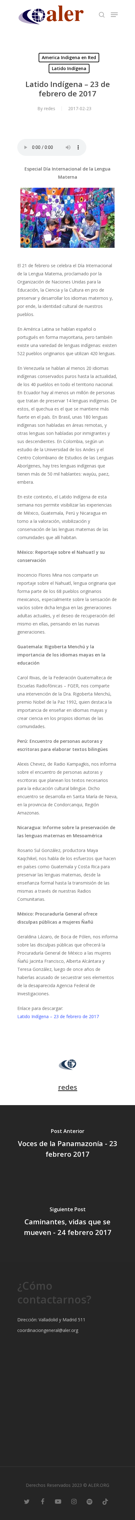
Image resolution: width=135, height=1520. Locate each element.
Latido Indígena (69, 68)
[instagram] (73, 1501)
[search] (102, 15)
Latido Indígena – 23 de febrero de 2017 (58, 1016)
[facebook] (42, 1501)
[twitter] (26, 1501)
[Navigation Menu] (114, 15)
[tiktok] (105, 1501)
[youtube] (58, 1501)
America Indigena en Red (69, 57)
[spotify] (89, 1501)
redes (49, 108)
